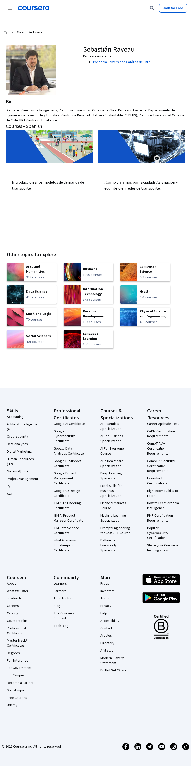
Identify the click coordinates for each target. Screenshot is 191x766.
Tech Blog (61, 625)
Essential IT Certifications (157, 481)
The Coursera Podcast (64, 616)
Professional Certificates (16, 631)
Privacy (105, 605)
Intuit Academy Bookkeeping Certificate (65, 545)
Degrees (13, 653)
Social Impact (17, 690)
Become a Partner (20, 682)
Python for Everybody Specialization (110, 545)
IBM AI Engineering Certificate (67, 506)
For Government (19, 668)
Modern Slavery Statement (112, 661)
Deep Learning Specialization (111, 476)
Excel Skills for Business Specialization (111, 490)
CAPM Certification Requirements (161, 434)
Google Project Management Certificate (65, 478)
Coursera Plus (17, 620)
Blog (57, 605)
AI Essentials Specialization (110, 426)
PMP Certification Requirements (160, 518)
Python (12, 486)
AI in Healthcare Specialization (111, 463)
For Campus (16, 675)
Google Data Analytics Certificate (69, 451)
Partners (60, 591)
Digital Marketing (19, 451)
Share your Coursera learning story (162, 548)
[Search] (152, 8)
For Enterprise (17, 660)
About (11, 583)
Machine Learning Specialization (113, 518)
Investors (107, 591)
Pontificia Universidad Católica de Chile (122, 62)
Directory (107, 643)
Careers (13, 605)
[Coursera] (33, 8)
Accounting (15, 416)
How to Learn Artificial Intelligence (163, 506)
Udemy (12, 705)
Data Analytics (17, 444)
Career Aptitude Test (163, 423)
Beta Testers (63, 598)
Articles (106, 635)
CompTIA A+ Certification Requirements (157, 448)
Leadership (15, 598)
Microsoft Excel (18, 471)
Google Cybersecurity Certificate (64, 436)
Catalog (12, 613)
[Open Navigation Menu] (10, 8)
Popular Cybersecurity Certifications (157, 533)
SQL (10, 493)
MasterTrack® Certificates (17, 643)
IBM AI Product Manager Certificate (68, 518)
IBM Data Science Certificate (66, 530)
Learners (60, 583)
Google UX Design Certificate (67, 493)
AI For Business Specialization (111, 439)
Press (104, 583)
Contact (106, 628)
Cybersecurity (17, 436)
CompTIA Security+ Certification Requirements (161, 466)
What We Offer (17, 591)
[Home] (5, 32)
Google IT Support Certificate (67, 463)
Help (103, 613)
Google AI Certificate (69, 423)
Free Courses (17, 697)
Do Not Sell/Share (113, 670)
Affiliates (106, 650)
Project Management (22, 478)
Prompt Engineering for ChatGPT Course (115, 530)
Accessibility (109, 620)
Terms (105, 598)
